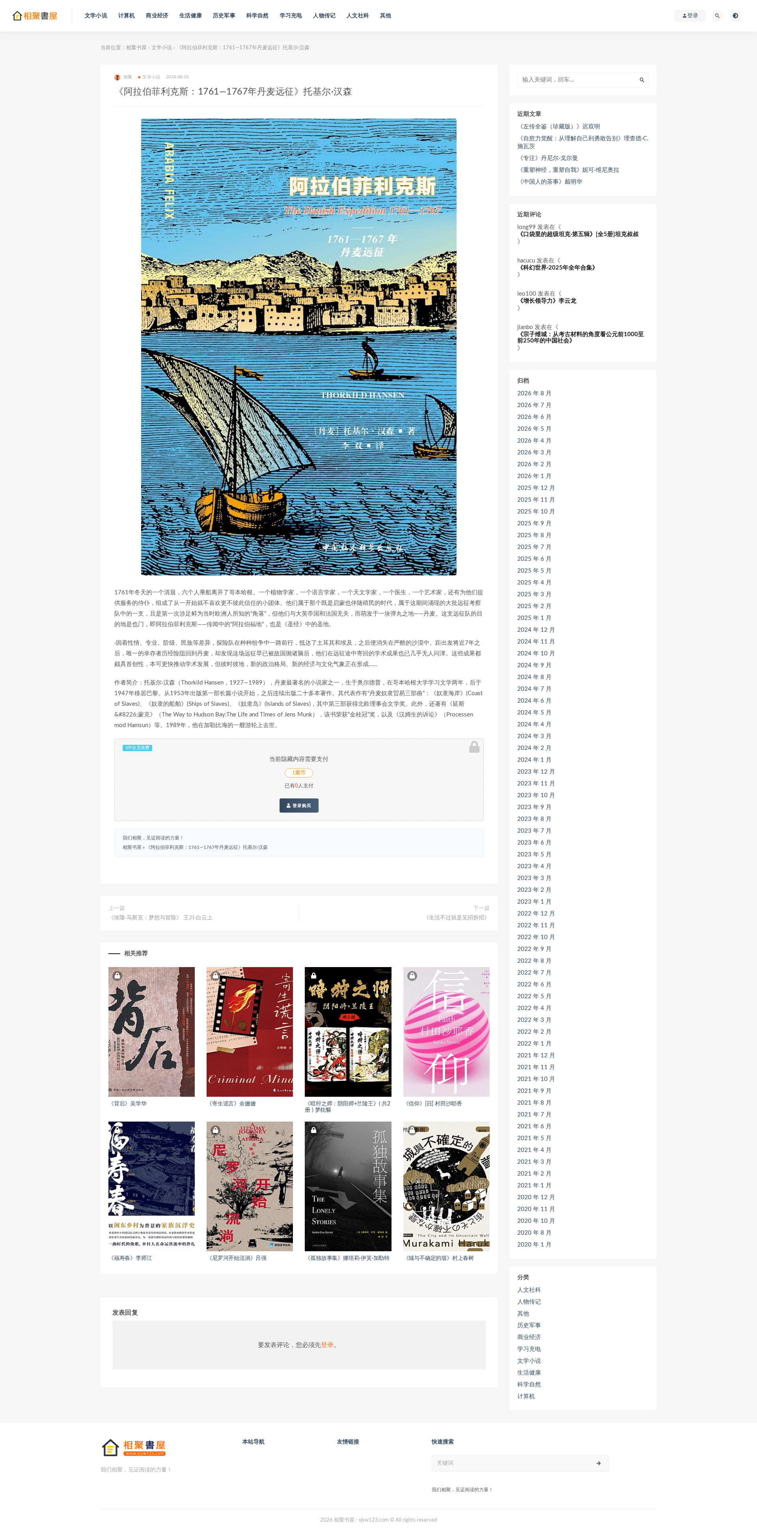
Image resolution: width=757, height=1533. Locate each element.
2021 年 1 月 (534, 1186)
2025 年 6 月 (534, 559)
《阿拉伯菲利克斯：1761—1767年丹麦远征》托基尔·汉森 (207, 847)
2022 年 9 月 (534, 949)
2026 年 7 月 (534, 405)
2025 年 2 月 (534, 606)
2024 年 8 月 (534, 677)
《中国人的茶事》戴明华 (549, 182)
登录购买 (301, 805)
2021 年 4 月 (534, 1150)
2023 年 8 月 (534, 819)
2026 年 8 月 (534, 393)
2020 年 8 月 (534, 1233)
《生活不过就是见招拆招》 (456, 918)
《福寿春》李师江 (130, 1258)
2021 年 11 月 (536, 1067)
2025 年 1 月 (534, 618)
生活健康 (190, 16)
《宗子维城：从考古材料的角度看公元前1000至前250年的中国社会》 (580, 337)
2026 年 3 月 (534, 453)
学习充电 (291, 16)
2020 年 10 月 (536, 1221)
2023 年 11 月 (536, 784)
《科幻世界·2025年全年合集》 (557, 268)
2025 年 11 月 (536, 500)
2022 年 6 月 (534, 985)
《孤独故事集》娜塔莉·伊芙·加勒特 (347, 1258)
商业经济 (157, 16)
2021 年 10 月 (536, 1079)
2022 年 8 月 (534, 961)
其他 (385, 16)
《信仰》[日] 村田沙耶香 (432, 1104)
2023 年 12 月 (536, 772)
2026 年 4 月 (534, 441)
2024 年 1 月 (534, 760)
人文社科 (358, 16)
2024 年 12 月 (536, 630)
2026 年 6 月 (534, 417)
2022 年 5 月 (534, 996)
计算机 (126, 16)
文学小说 (96, 16)
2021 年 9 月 (534, 1091)
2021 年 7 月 (534, 1115)
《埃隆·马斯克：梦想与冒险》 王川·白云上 (160, 918)
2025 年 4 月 (534, 583)
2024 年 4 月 (534, 724)
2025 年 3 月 (534, 594)
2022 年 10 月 (536, 937)
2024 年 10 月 (536, 654)
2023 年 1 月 (534, 902)
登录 (327, 1345)
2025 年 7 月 (534, 547)
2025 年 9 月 (534, 524)
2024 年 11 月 (536, 642)
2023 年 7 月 (534, 831)
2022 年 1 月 (534, 1044)
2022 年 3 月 (534, 1020)
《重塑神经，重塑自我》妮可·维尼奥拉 (568, 170)
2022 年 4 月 (534, 1008)
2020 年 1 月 (534, 1245)
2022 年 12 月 (536, 914)
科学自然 (257, 16)
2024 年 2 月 (534, 748)
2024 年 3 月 (534, 736)
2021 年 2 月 (534, 1174)
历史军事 (224, 16)
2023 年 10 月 (536, 795)
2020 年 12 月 (536, 1197)
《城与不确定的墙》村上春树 (438, 1258)
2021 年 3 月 (534, 1162)
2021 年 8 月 (534, 1103)
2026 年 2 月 (534, 464)
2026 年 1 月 (534, 476)
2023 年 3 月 (534, 878)
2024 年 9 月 (534, 665)
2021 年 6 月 (534, 1126)
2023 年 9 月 (534, 807)
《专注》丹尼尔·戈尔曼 (547, 158)
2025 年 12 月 (536, 488)
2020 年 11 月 (536, 1209)
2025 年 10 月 (536, 512)
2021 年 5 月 (534, 1138)
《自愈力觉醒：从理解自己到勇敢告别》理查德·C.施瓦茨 (583, 142)
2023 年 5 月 (534, 855)
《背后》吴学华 (127, 1104)
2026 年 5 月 (534, 429)
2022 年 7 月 (534, 973)
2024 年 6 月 (534, 701)
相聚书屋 (136, 47)
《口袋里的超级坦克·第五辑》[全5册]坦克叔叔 (578, 234)
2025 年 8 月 (534, 535)
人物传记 (324, 16)
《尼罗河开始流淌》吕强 (237, 1258)
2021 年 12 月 (536, 1056)
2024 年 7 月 (534, 689)
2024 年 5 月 (534, 713)
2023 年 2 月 (534, 890)
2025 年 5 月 (534, 571)
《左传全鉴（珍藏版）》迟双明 (558, 127)
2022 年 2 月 (534, 1032)
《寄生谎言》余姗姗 (231, 1104)
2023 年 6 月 (534, 843)
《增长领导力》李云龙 (546, 301)
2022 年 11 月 (536, 925)
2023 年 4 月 (534, 866)
